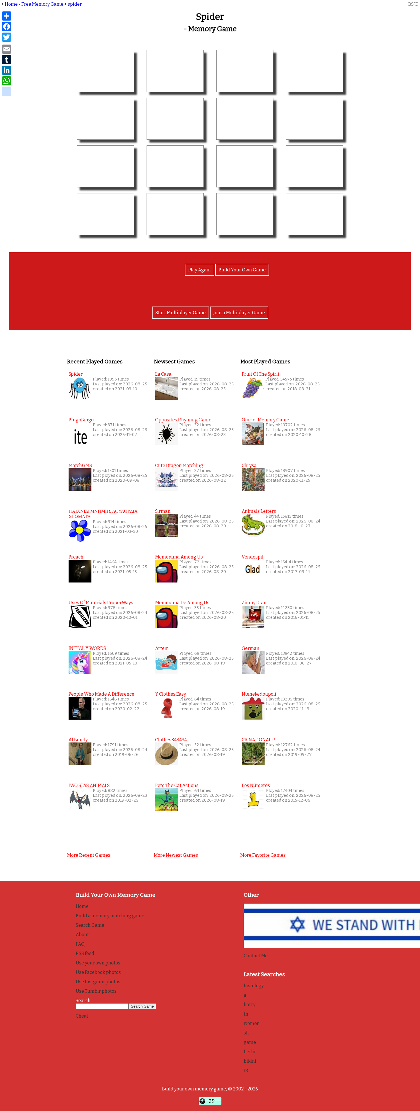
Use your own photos (98, 963)
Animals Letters (259, 511)
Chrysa (249, 465)
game (250, 1042)
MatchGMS (80, 465)
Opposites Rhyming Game (183, 420)
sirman (163, 511)
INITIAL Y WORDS (87, 648)
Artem (162, 648)
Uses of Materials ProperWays (101, 602)
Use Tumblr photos (96, 991)
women (252, 1023)
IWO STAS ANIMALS (89, 785)
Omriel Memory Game (265, 420)
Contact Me (256, 955)
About (82, 934)
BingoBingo (81, 420)
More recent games (88, 855)
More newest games (176, 855)
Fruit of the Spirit (260, 374)
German (250, 648)
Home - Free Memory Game (34, 4)
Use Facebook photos (98, 972)
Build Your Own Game (242, 270)
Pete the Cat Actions (177, 785)
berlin (250, 1051)
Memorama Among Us (179, 557)
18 (246, 1070)
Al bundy (78, 739)
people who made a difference (101, 694)
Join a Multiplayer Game (239, 312)
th (246, 1014)
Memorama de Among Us (182, 602)
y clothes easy (170, 694)
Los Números (256, 785)
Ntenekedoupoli (259, 694)
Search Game (90, 925)
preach (76, 557)
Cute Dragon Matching (179, 465)
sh (246, 1033)
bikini (250, 1061)
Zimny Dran (254, 602)
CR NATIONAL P (258, 739)
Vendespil (252, 557)
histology (254, 985)
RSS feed (85, 953)
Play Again (199, 270)
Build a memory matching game (110, 915)
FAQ (80, 944)
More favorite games (263, 855)
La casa (163, 374)
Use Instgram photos (98, 981)
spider (75, 4)
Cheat (82, 1016)
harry (249, 1004)
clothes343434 (171, 739)
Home (82, 906)
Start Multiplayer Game (180, 312)
